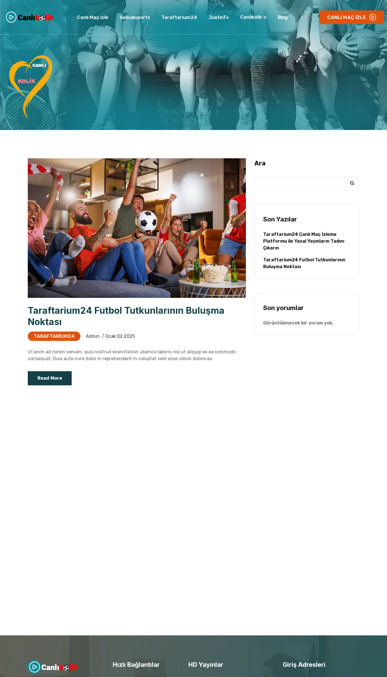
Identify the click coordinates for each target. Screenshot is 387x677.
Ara (259, 163)
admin (93, 336)
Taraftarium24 (54, 336)
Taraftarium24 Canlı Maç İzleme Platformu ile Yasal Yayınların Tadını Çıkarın (303, 241)
